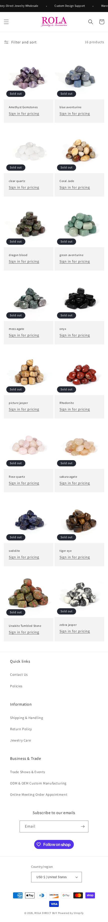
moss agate (16, 329)
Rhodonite (67, 403)
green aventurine (72, 255)
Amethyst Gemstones (23, 107)
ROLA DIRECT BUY (45, 913)
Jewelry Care (20, 740)
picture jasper (18, 403)
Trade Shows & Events (27, 772)
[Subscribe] (82, 826)
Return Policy (21, 729)
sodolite (14, 550)
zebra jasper (68, 625)
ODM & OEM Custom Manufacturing (38, 783)
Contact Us (19, 674)
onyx (63, 329)
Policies (16, 686)
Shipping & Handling (26, 717)
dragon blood (18, 255)
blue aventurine (71, 107)
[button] (6, 21)
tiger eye (66, 550)
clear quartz (17, 181)
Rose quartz (17, 476)
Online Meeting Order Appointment (38, 794)
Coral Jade (67, 181)
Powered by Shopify (71, 913)
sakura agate (68, 476)
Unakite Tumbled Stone (25, 626)
